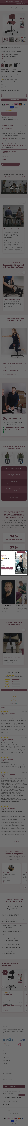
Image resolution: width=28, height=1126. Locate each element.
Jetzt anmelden (7, 567)
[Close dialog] (26, 552)
